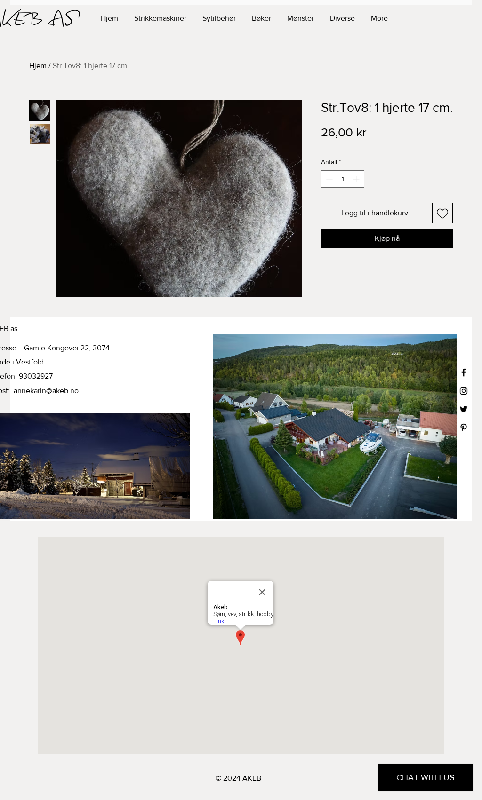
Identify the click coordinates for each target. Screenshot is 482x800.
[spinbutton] (342, 179)
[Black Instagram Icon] (463, 391)
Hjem (38, 66)
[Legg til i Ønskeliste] (442, 213)
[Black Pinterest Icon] (463, 427)
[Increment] (357, 179)
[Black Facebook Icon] (463, 372)
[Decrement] (328, 179)
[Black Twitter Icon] (463, 409)
